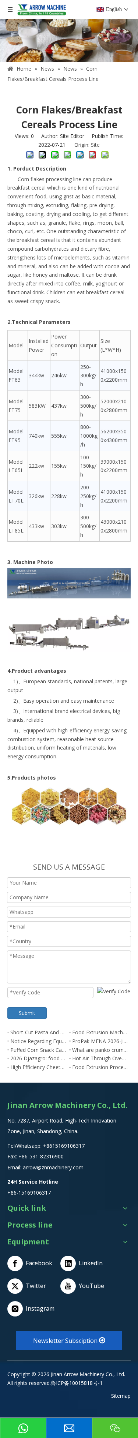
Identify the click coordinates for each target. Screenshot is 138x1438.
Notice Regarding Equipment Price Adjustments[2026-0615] (38, 1041)
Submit (27, 1012)
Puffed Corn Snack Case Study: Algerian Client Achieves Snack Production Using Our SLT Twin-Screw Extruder (38, 1049)
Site (95, 144)
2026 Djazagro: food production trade (38, 1058)
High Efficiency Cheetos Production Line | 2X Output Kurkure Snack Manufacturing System (38, 1067)
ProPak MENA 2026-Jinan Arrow (100, 1041)
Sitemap (121, 1395)
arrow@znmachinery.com (53, 1167)
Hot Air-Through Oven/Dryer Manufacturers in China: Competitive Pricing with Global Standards (100, 1058)
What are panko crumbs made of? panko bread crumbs (100, 1049)
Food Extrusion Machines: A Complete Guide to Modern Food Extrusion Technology (100, 1032)
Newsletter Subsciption (66, 1341)
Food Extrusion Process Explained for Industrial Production (100, 1067)
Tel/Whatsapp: (25, 1145)
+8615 (50, 1145)
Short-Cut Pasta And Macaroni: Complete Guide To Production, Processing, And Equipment (38, 1032)
